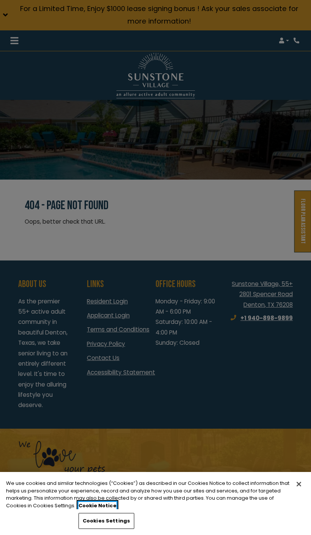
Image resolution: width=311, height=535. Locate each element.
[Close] (299, 484)
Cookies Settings (106, 520)
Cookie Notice (97, 505)
